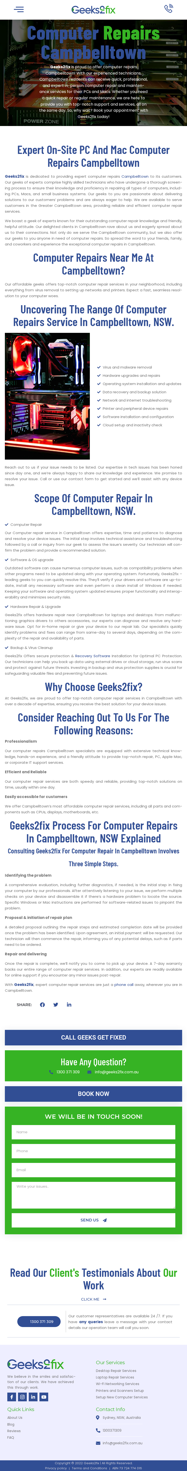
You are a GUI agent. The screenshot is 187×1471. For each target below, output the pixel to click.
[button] (42, 1005)
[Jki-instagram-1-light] (22, 1397)
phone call (123, 984)
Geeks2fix (14, 176)
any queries (91, 1321)
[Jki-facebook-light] (11, 1397)
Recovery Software (92, 655)
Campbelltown (135, 176)
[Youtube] (43, 1397)
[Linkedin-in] (33, 1397)
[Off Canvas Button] (19, 9)
